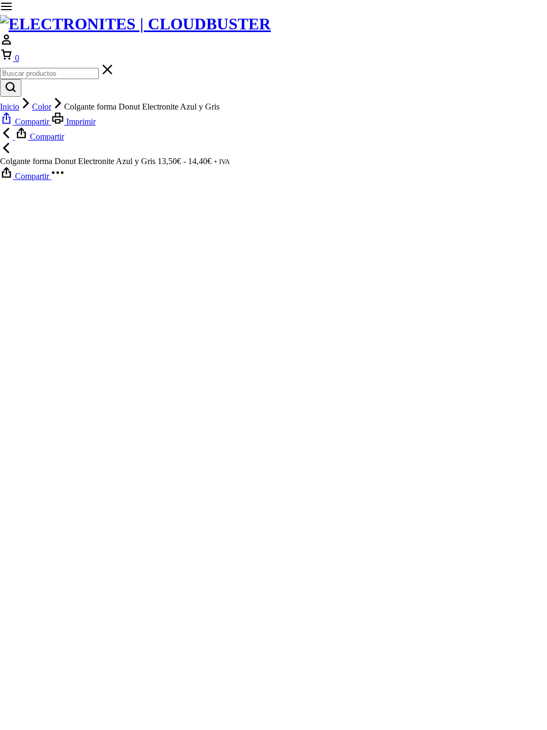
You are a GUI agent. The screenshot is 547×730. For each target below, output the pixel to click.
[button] (25, 121)
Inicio (9, 106)
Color (41, 106)
